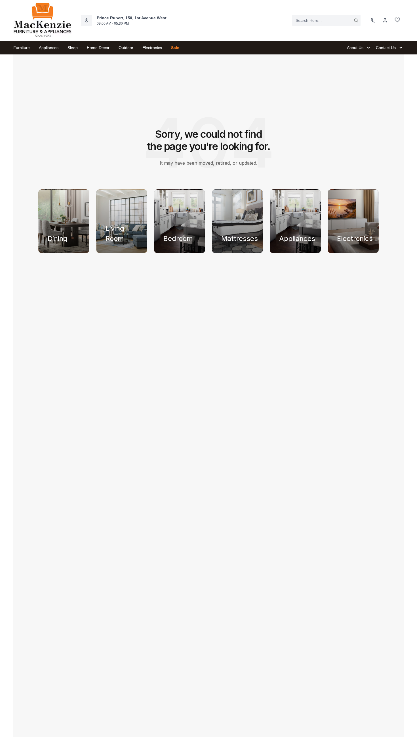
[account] (385, 20)
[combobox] (326, 20)
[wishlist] (397, 20)
